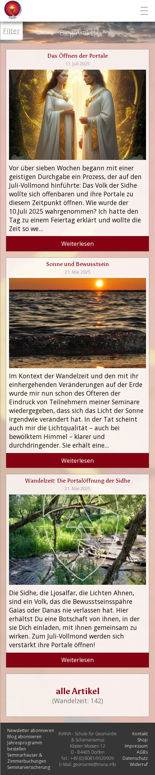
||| (145, 10)
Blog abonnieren (24, 736)
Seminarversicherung (28, 767)
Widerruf (139, 764)
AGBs (142, 752)
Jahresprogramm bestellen (24, 746)
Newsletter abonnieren (30, 730)
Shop (142, 740)
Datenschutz (135, 758)
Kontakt (140, 734)
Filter (11, 31)
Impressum (136, 746)
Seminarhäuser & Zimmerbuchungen (26, 758)
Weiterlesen (77, 244)
